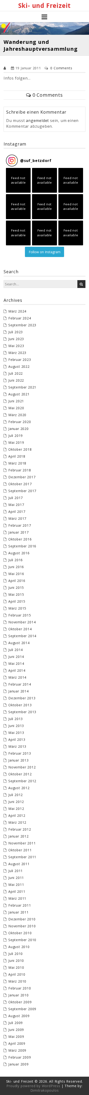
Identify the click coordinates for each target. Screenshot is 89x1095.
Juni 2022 (16, 380)
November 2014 (22, 622)
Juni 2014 (16, 656)
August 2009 (19, 1016)
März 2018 (17, 463)
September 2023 (22, 325)
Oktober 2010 (20, 933)
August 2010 (19, 946)
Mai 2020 (16, 408)
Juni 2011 (16, 877)
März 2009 (17, 1050)
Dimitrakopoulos (44, 1090)
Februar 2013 (19, 753)
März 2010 (17, 981)
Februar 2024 (19, 318)
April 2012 (16, 815)
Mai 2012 (16, 808)
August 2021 (19, 394)
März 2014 (17, 677)
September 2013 (22, 712)
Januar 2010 (18, 995)
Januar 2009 (18, 1064)
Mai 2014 (16, 663)
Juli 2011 (15, 870)
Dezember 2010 (21, 919)
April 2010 (16, 974)
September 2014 (22, 636)
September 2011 (22, 857)
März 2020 (17, 415)
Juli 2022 (15, 373)
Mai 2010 (16, 967)
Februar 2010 (19, 988)
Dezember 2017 (21, 477)
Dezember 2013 (21, 698)
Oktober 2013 (20, 705)
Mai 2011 (16, 884)
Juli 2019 (15, 435)
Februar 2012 (19, 829)
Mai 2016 (16, 573)
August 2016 (19, 553)
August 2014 (19, 643)
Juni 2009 (16, 1029)
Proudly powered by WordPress (33, 1086)
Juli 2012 (15, 794)
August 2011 (19, 864)
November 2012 (22, 767)
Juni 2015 (16, 587)
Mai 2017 (16, 504)
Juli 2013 (15, 719)
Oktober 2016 (20, 539)
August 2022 (19, 366)
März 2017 (17, 518)
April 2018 (16, 456)
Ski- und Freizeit (44, 5)
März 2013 (17, 746)
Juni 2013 (16, 725)
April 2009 (16, 1043)
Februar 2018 (19, 470)
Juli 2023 (15, 332)
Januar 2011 (18, 912)
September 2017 (22, 491)
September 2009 (22, 1009)
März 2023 (17, 352)
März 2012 (17, 822)
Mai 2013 (16, 732)
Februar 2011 (19, 905)
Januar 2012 (18, 836)
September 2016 (22, 546)
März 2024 (17, 311)
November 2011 (22, 843)
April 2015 (16, 601)
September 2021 (22, 387)
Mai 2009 (16, 1036)
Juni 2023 (16, 339)
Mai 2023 (16, 345)
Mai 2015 (16, 594)
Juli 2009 (15, 1022)
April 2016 (16, 580)
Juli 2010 (15, 953)
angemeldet (37, 120)
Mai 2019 (16, 442)
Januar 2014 (18, 691)
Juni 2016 (16, 567)
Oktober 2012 (20, 774)
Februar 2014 (19, 684)
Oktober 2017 (20, 484)
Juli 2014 (15, 649)
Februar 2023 (19, 359)
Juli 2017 (15, 497)
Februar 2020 (19, 421)
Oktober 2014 (20, 629)
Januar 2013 (18, 760)
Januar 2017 (18, 532)
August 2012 (19, 788)
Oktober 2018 (20, 449)
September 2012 (22, 781)
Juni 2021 (16, 401)
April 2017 (16, 511)
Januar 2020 (18, 428)
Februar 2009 (19, 1057)
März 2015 (17, 608)
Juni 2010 (16, 960)
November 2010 (22, 926)
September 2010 (22, 940)
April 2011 (16, 891)
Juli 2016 (15, 560)
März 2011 (17, 898)
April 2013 (16, 739)
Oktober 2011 (20, 850)
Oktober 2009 (20, 1002)
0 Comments (61, 68)
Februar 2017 (19, 525)
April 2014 (16, 670)
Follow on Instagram (45, 252)
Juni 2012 (16, 801)
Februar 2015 (19, 615)
